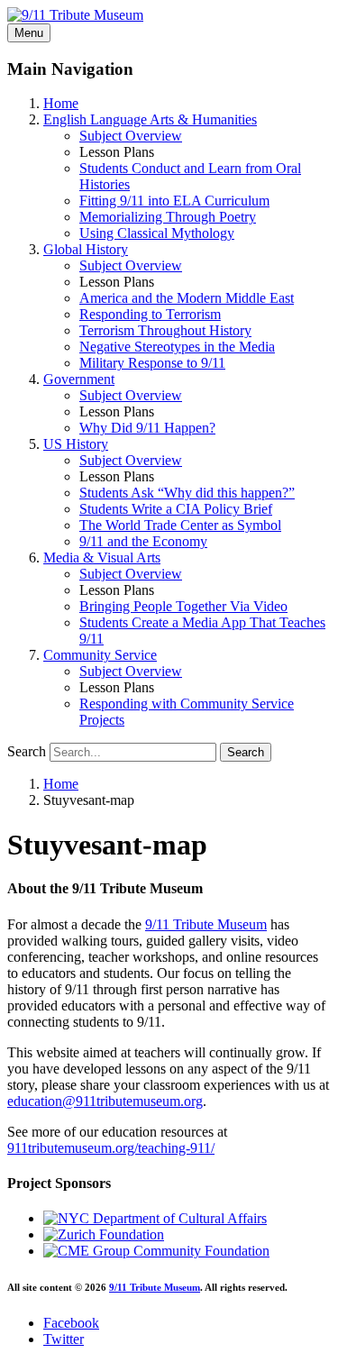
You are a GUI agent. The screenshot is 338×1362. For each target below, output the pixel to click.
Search (26, 751)
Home (60, 103)
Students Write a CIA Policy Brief (175, 508)
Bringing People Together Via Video (183, 606)
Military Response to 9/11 (152, 362)
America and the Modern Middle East (186, 298)
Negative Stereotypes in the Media (177, 346)
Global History (85, 249)
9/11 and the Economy (143, 541)
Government (78, 379)
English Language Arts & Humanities (150, 119)
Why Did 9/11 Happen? (147, 427)
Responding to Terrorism (150, 314)
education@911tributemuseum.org (105, 1101)
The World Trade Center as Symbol (180, 525)
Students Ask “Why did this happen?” (187, 492)
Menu (28, 33)
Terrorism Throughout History (165, 330)
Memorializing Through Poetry (167, 216)
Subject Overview (130, 135)
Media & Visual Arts (101, 557)
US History (75, 444)
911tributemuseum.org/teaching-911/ (111, 1148)
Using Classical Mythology (156, 233)
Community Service (100, 655)
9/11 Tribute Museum (206, 924)
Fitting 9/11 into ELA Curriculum (174, 200)
